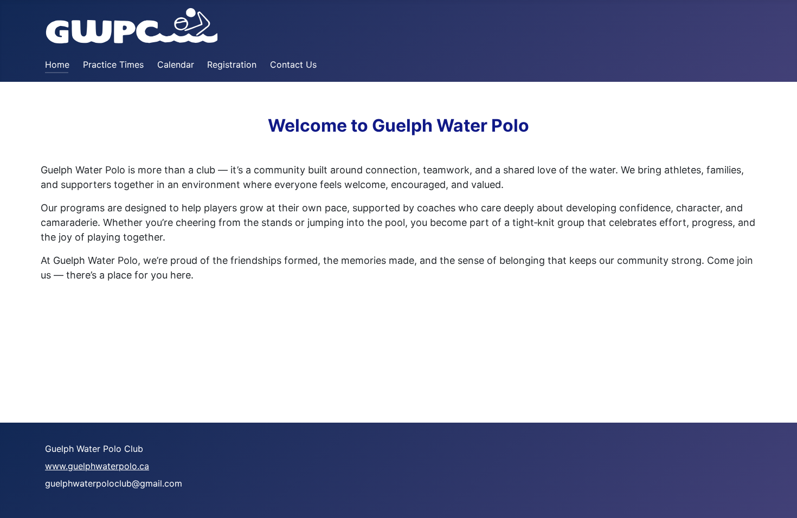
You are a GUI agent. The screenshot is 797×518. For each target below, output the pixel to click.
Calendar (175, 64)
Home (57, 64)
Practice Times (113, 64)
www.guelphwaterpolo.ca (97, 466)
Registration (231, 64)
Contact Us (293, 64)
